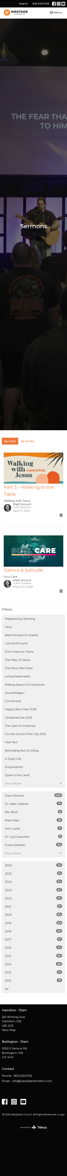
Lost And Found (16, 643)
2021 (33, 906)
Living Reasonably (17, 676)
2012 (33, 980)
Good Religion (15, 693)
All (6, 989)
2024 (33, 882)
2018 (33, 931)
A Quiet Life (13, 758)
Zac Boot (33, 812)
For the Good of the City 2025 (25, 734)
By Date (10, 441)
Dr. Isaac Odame (33, 804)
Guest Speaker (33, 845)
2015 (33, 956)
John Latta (33, 828)
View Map (9, 1030)
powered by (31, 1130)
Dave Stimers (33, 795)
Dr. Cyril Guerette (33, 836)
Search (23, 3)
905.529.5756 (40, 3)
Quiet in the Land (17, 775)
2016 (33, 947)
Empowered (14, 767)
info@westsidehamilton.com (32, 1081)
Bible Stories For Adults (21, 635)
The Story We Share (19, 668)
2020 (33, 914)
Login (61, 1114)
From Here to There (19, 651)
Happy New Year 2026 (20, 709)
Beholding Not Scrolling (22, 750)
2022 (33, 898)
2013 (33, 972)
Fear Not (11, 742)
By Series (27, 441)
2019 (33, 923)
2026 (33, 865)
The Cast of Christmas (20, 726)
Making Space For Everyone (25, 684)
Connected (13, 701)
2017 (33, 939)
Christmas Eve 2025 (18, 717)
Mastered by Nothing (20, 618)
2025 (33, 873)
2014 (33, 964)
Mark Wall (33, 820)
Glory (8, 627)
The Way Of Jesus (17, 660)
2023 (33, 890)
